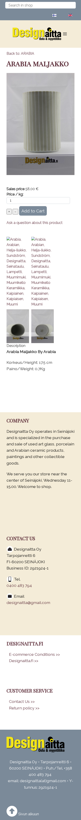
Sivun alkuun (28, 814)
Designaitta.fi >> (23, 660)
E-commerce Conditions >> (34, 654)
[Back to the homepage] (38, 34)
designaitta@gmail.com (28, 602)
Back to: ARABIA (20, 53)
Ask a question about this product (35, 223)
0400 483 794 (19, 585)
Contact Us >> (22, 701)
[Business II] (37, 744)
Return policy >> (24, 708)
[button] (65, 34)
